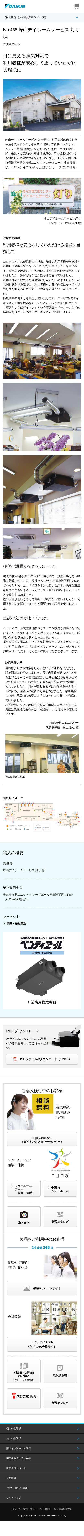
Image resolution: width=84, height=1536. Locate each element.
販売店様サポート (16, 1468)
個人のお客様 (13, 1428)
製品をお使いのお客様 (18, 1458)
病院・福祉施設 (17, 923)
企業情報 (11, 1478)
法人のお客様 (13, 1438)
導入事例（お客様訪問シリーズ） (26, 17)
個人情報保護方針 (63, 1509)
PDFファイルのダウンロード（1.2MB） (45, 1059)
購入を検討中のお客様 (18, 1448)
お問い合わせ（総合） (18, 1487)
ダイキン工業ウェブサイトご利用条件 (31, 1509)
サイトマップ (13, 1497)
